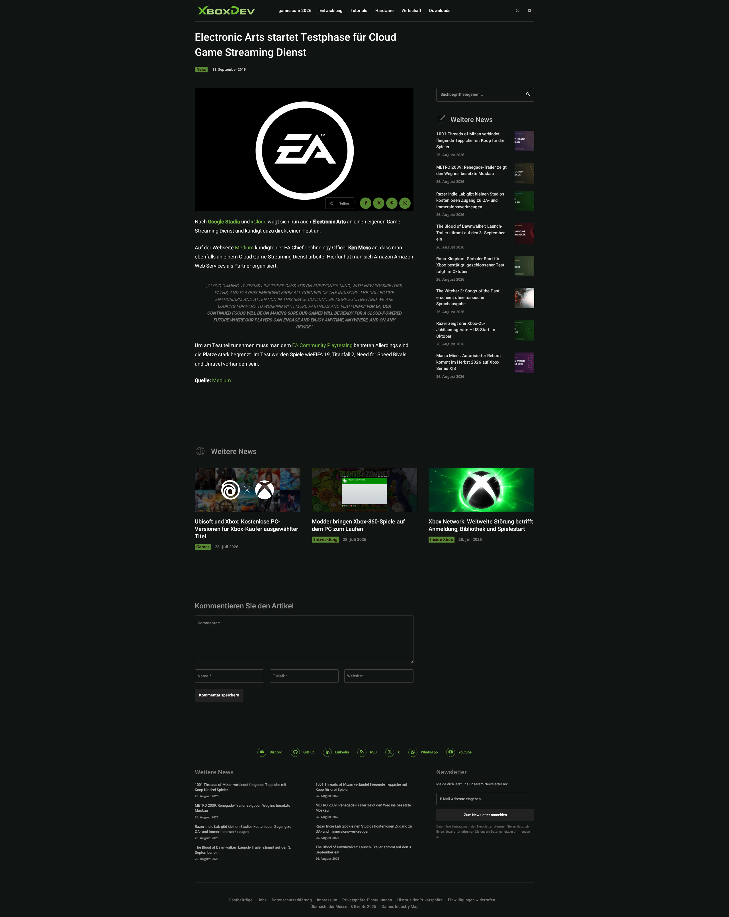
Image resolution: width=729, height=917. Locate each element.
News (201, 69)
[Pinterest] (392, 203)
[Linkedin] (327, 752)
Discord (276, 752)
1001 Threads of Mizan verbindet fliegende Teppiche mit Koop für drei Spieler (470, 140)
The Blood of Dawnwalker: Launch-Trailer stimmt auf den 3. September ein (470, 232)
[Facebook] (365, 203)
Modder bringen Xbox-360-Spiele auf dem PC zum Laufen (358, 525)
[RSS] (361, 752)
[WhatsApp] (405, 203)
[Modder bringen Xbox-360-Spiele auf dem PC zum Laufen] (364, 490)
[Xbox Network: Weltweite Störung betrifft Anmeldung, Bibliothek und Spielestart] (481, 490)
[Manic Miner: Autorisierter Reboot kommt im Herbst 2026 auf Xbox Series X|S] (524, 362)
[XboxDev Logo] (226, 10)
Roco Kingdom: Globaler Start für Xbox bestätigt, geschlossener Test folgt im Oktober (470, 265)
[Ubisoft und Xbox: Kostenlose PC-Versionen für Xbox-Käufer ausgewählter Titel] (247, 490)
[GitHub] (295, 752)
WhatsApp (429, 752)
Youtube (465, 752)
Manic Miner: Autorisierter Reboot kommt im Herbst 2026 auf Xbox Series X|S (468, 362)
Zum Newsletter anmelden (485, 815)
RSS (373, 752)
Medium (244, 248)
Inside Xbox (441, 539)
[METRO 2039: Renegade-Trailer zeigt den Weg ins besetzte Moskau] (524, 173)
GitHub (308, 752)
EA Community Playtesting (322, 345)
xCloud (259, 222)
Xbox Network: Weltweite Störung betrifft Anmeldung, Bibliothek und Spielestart (481, 525)
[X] (517, 10)
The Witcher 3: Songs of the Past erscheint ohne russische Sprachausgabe (467, 297)
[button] (367, 900)
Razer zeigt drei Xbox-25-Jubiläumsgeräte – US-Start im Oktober (465, 329)
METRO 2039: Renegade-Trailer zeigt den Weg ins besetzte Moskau (471, 170)
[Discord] (262, 752)
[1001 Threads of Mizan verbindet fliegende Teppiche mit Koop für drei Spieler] (524, 141)
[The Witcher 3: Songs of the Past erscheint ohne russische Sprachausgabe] (524, 298)
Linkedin (342, 752)
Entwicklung (325, 539)
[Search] (528, 95)
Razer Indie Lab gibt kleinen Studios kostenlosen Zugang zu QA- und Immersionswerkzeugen (470, 200)
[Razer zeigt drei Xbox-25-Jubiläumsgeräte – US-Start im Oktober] (524, 330)
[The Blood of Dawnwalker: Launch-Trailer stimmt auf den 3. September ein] (524, 233)
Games (203, 546)
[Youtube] (529, 10)
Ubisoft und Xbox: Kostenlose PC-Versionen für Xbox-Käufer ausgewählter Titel (246, 529)
